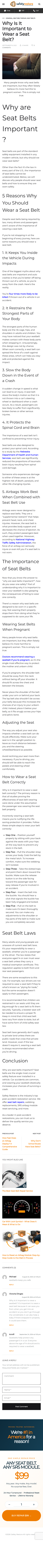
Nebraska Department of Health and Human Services (20, 454)
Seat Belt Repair (19, 18)
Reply (11, 1285)
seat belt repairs (16, 1102)
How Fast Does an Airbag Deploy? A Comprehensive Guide (9, 1144)
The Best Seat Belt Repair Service (17, 1191)
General (9, 18)
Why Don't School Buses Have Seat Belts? (33, 1144)
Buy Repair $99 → (21, 1515)
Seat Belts (31, 18)
